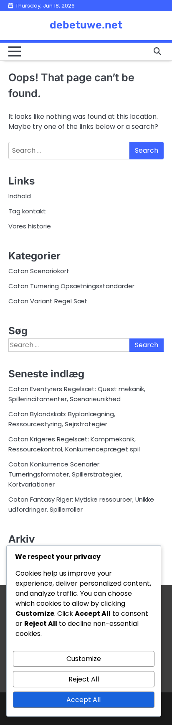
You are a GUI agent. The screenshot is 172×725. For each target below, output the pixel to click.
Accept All (83, 700)
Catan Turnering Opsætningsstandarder (71, 286)
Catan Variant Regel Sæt (47, 301)
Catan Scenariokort (38, 270)
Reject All (83, 679)
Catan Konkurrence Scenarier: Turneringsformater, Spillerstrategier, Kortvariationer (65, 474)
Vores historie (29, 226)
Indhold (19, 196)
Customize (83, 659)
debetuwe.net (86, 25)
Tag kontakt (27, 211)
